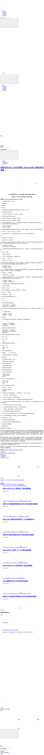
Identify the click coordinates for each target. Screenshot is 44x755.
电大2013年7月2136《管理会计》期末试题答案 (17, 488)
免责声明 (8, 630)
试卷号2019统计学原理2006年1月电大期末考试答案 (18, 534)
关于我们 (16, 630)
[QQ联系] (18, 664)
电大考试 (4, 162)
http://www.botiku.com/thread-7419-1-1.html (13, 199)
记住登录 (3, 752)
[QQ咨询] (9, 706)
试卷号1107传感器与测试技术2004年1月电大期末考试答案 (20, 504)
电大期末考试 (5, 163)
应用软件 (4, 15)
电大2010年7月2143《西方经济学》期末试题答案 (17, 565)
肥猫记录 (12, 632)
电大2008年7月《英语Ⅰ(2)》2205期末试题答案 (17, 550)
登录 (4, 73)
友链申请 (4, 630)
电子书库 (4, 14)
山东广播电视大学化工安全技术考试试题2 (15, 581)
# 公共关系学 (3, 456)
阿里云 (21, 632)
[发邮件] (18, 696)
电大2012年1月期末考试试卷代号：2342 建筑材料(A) (19, 519)
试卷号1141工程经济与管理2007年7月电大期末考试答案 (19, 596)
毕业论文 (4, 13)
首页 (4, 10)
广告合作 (12, 630)
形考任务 (4, 86)
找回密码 (7, 752)
